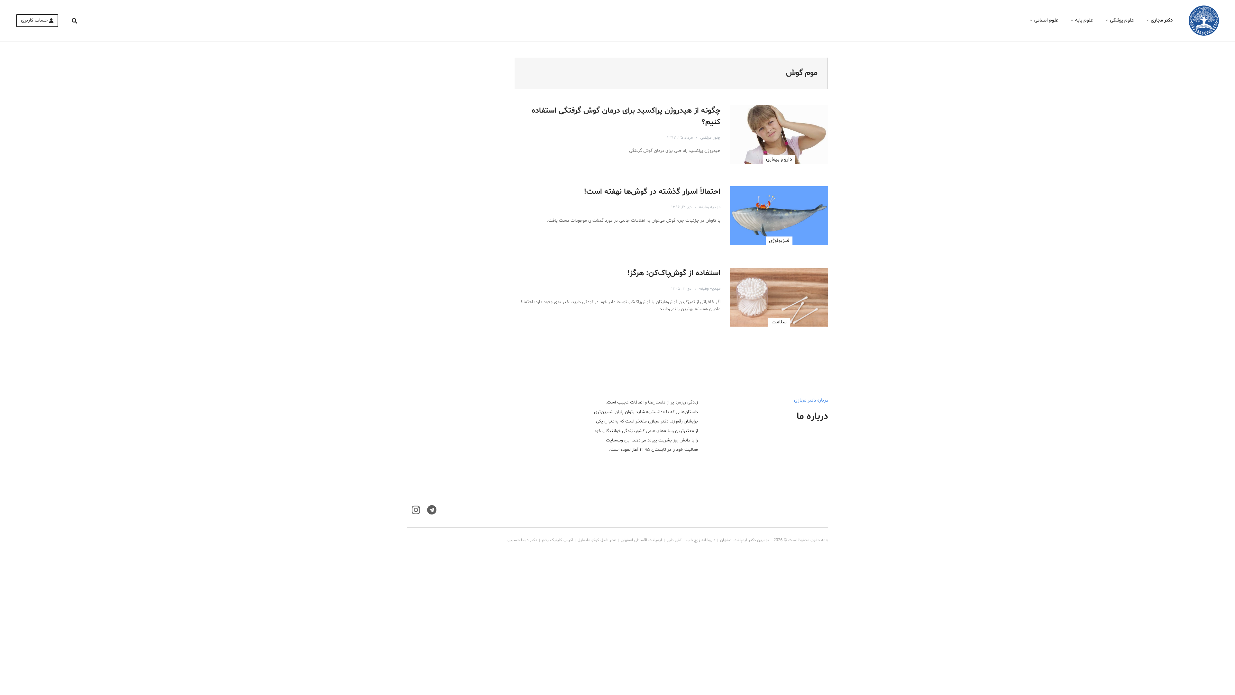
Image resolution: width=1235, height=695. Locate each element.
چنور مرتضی (710, 138)
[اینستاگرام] (416, 510)
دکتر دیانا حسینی (522, 540)
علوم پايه (1084, 20)
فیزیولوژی (779, 240)
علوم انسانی (1046, 20)
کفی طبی (674, 540)
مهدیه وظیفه (709, 207)
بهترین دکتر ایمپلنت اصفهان (744, 540)
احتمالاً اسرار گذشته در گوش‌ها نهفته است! (652, 192)
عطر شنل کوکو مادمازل (597, 540)
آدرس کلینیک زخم (557, 540)
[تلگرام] (431, 510)
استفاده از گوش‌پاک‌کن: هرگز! (673, 273)
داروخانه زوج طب (700, 540)
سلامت (779, 322)
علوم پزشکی (1122, 20)
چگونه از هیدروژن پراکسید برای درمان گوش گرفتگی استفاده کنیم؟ (626, 117)
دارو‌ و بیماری (779, 159)
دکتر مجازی (1162, 20)
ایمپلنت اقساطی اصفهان (641, 540)
